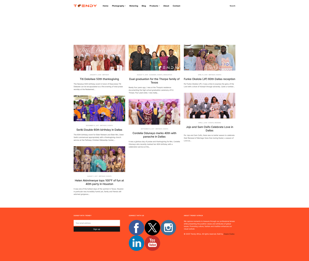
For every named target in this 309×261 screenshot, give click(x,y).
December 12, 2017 (92, 125)
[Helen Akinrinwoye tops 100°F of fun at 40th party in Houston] (99, 159)
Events (159, 75)
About (166, 6)
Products (154, 6)
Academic (152, 75)
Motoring (133, 6)
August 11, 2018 (142, 75)
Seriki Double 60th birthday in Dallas (99, 129)
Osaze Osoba (229, 234)
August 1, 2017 (92, 176)
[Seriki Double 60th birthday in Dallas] (99, 108)
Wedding (217, 123)
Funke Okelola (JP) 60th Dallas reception (209, 79)
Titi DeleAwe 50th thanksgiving (99, 79)
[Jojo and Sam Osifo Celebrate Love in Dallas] (209, 105)
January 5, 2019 (95, 75)
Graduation (167, 75)
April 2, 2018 (202, 123)
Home (105, 6)
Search (232, 6)
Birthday (105, 75)
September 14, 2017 (147, 129)
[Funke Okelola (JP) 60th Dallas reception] (209, 58)
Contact (176, 6)
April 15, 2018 (202, 75)
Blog (144, 6)
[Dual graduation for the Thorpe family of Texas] (154, 58)
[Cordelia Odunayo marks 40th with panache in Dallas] (154, 112)
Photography (118, 6)
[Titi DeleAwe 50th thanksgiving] (99, 58)
